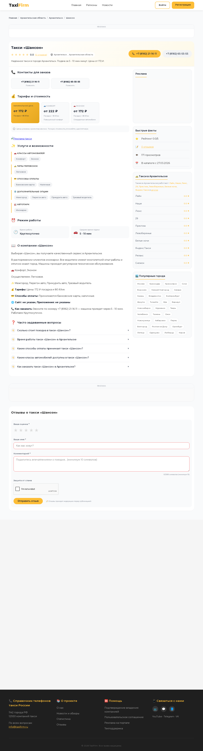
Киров (182, 333)
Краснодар (155, 284)
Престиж (143, 186)
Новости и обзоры (68, 713)
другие (154, 190)
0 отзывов (147, 146)
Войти (162, 5)
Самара (177, 290)
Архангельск (60, 54)
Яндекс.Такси (142, 190)
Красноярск (171, 284)
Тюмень (156, 314)
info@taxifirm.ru (18, 726)
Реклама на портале (117, 722)
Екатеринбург (173, 296)
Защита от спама (23, 480)
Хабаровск (160, 320)
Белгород (142, 326)
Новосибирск (144, 308)
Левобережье (156, 186)
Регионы (91, 5)
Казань (140, 296)
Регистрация (183, 4)
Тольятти (154, 302)
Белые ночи (171, 186)
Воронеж (141, 290)
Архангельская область (81, 54)
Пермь (174, 320)
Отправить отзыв (28, 501)
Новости (107, 5)
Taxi (19, 5)
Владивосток (155, 296)
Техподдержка (113, 728)
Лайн (171, 183)
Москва (140, 284)
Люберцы (169, 333)
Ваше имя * (20, 439)
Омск (167, 314)
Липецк (140, 333)
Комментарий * (22, 453)
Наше (178, 183)
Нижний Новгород (160, 290)
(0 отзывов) (41, 54)
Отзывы (61, 724)
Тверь (173, 308)
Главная (76, 5)
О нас (60, 707)
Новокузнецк (143, 320)
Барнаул (176, 302)
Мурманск (160, 308)
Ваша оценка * (21, 424)
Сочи (184, 284)
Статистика (63, 719)
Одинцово (154, 333)
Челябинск (142, 314)
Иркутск (141, 302)
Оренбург (177, 326)
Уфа (165, 302)
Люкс (184, 183)
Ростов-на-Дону (159, 326)
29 (136, 186)
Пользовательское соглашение (124, 717)
